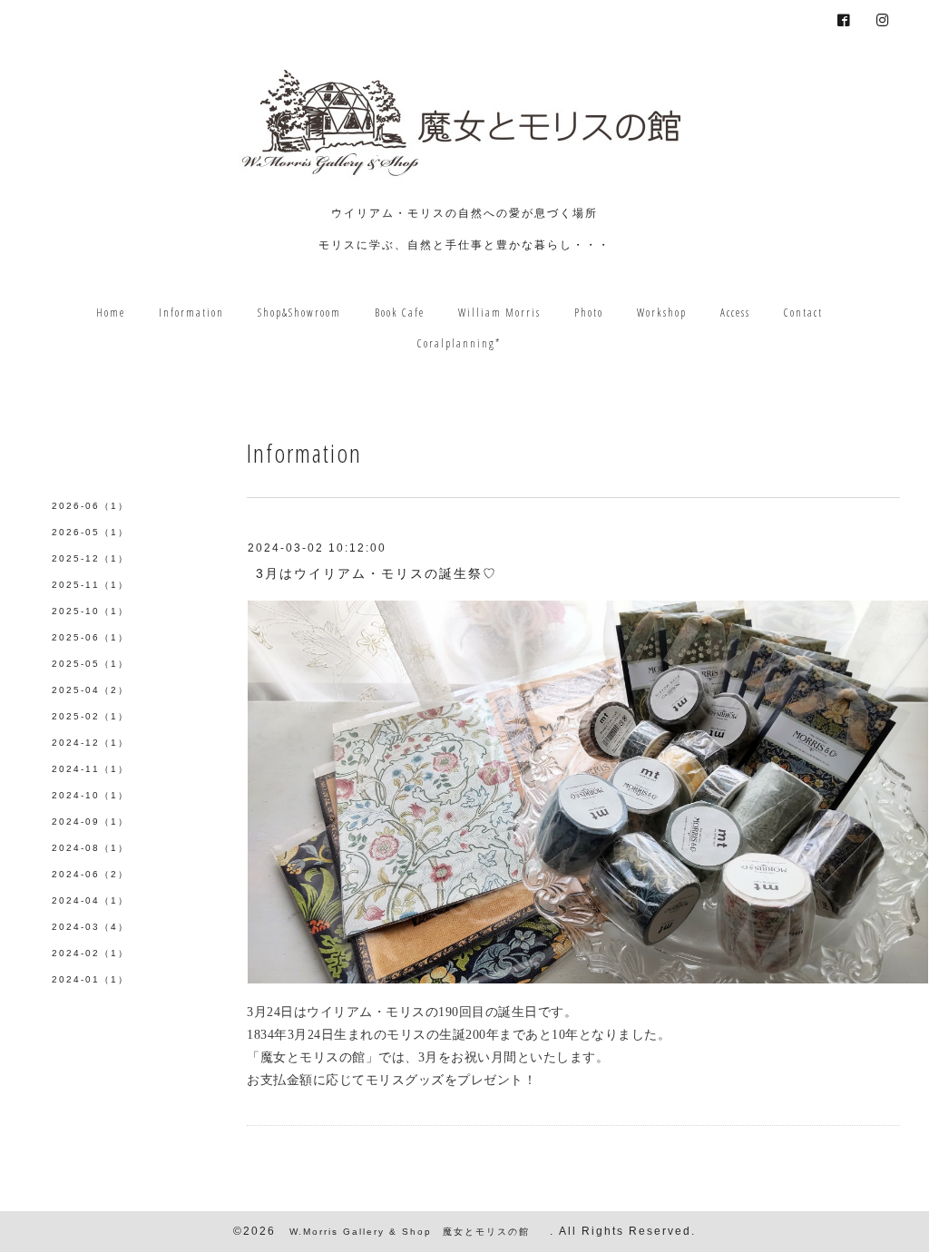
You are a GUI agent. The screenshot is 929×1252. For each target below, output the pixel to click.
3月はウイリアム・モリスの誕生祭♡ (376, 573)
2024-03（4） (90, 927)
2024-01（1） (90, 979)
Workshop (662, 312)
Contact (803, 312)
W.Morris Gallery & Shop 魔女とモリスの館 (415, 1232)
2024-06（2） (90, 874)
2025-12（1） (90, 558)
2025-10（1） (90, 611)
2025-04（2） (90, 690)
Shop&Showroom (299, 312)
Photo (588, 312)
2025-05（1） (90, 664)
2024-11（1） (90, 769)
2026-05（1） (90, 532)
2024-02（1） (90, 953)
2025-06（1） (90, 637)
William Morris (499, 312)
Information (191, 312)
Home (110, 312)
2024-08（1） (90, 848)
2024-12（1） (90, 743)
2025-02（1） (90, 716)
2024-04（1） (90, 900)
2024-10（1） (90, 795)
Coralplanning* (459, 343)
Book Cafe (400, 312)
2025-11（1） (90, 585)
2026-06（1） (90, 506)
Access (735, 312)
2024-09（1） (90, 822)
